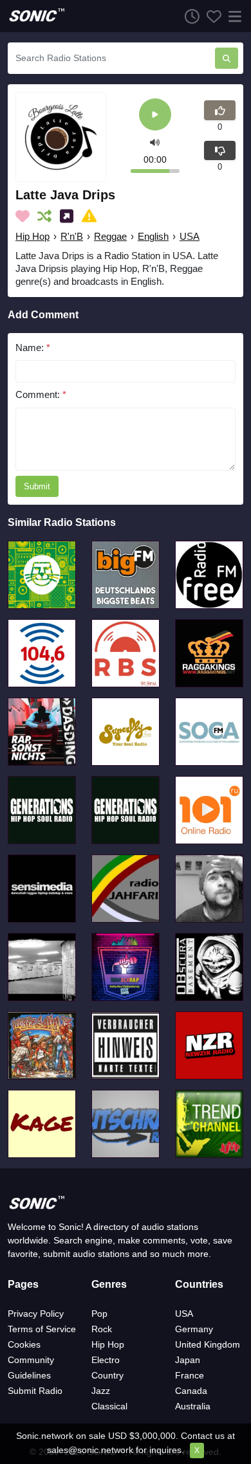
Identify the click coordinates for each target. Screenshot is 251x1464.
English (153, 236)
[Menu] (232, 16)
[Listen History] (189, 16)
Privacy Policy (36, 1313)
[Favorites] (210, 16)
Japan (187, 1360)
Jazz (100, 1391)
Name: (32, 347)
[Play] (155, 115)
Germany (194, 1329)
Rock (101, 1329)
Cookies (24, 1344)
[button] (155, 141)
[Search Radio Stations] (226, 58)
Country (107, 1375)
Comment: (40, 394)
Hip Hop (32, 236)
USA (190, 236)
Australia (192, 1406)
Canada (191, 1391)
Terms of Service (42, 1329)
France (189, 1375)
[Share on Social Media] (69, 216)
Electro (105, 1360)
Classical (109, 1406)
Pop (99, 1313)
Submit (37, 486)
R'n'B (71, 236)
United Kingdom (207, 1344)
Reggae (110, 236)
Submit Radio (35, 1391)
